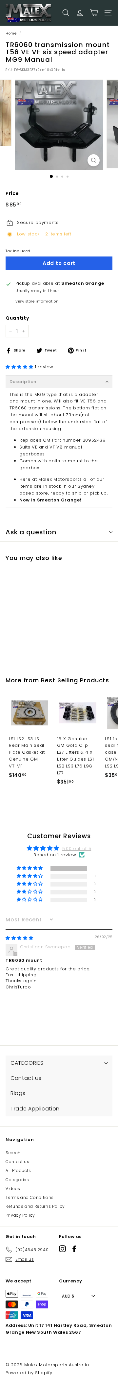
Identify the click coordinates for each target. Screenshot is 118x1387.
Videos (13, 1188)
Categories (17, 1179)
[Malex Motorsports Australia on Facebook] (74, 1248)
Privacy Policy (20, 1215)
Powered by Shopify (29, 1373)
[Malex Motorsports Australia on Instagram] (62, 1248)
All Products (18, 1170)
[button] (20, 367)
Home (11, 33)
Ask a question (31, 532)
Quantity (17, 318)
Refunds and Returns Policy (35, 1206)
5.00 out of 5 (76, 848)
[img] (19, 938)
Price (12, 193)
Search (13, 1153)
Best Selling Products (75, 680)
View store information (36, 301)
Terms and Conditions (30, 1197)
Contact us (18, 1161)
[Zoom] (94, 160)
